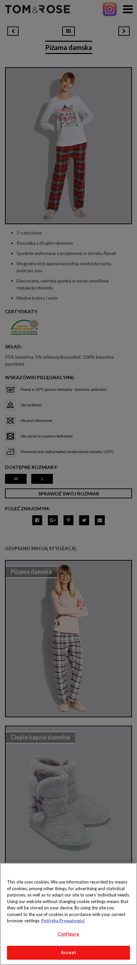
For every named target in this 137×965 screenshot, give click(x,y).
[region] (68, 914)
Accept (68, 952)
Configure (68, 934)
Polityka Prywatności (63, 920)
